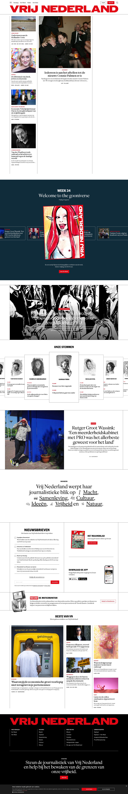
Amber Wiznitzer (111, 379)
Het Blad (35, 2)
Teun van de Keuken (17, 379)
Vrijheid (41, 735)
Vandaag (15, 2)
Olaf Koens (69, 653)
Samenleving (43, 737)
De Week (23, 2)
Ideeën (41, 740)
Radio (29, 2)
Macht (41, 732)
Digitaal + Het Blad (100, 735)
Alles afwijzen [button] (106, 789)
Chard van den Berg (71, 687)
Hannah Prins (64, 379)
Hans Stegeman (15, 119)
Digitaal (96, 732)
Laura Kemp (97, 673)
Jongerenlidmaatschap (101, 737)
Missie (68, 732)
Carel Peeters (15, 164)
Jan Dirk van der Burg (17, 44)
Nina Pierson (97, 707)
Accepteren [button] (89, 789)
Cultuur (41, 742)
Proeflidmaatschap (99, 740)
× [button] (126, 786)
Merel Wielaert (15, 85)
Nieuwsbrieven (70, 740)
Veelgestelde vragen (72, 742)
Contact (68, 735)
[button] (45, 792)
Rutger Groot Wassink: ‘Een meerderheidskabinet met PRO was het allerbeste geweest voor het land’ (93, 434)
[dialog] (64, 789)
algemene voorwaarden (38, 585)
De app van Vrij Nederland (74, 745)
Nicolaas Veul (90, 379)
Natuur (41, 745)
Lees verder (24, 790)
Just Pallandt (65, 83)
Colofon (68, 737)
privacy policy (47, 585)
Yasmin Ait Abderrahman (37, 379)
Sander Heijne (29, 44)
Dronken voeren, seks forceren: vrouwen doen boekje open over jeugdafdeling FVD (64, 318)
